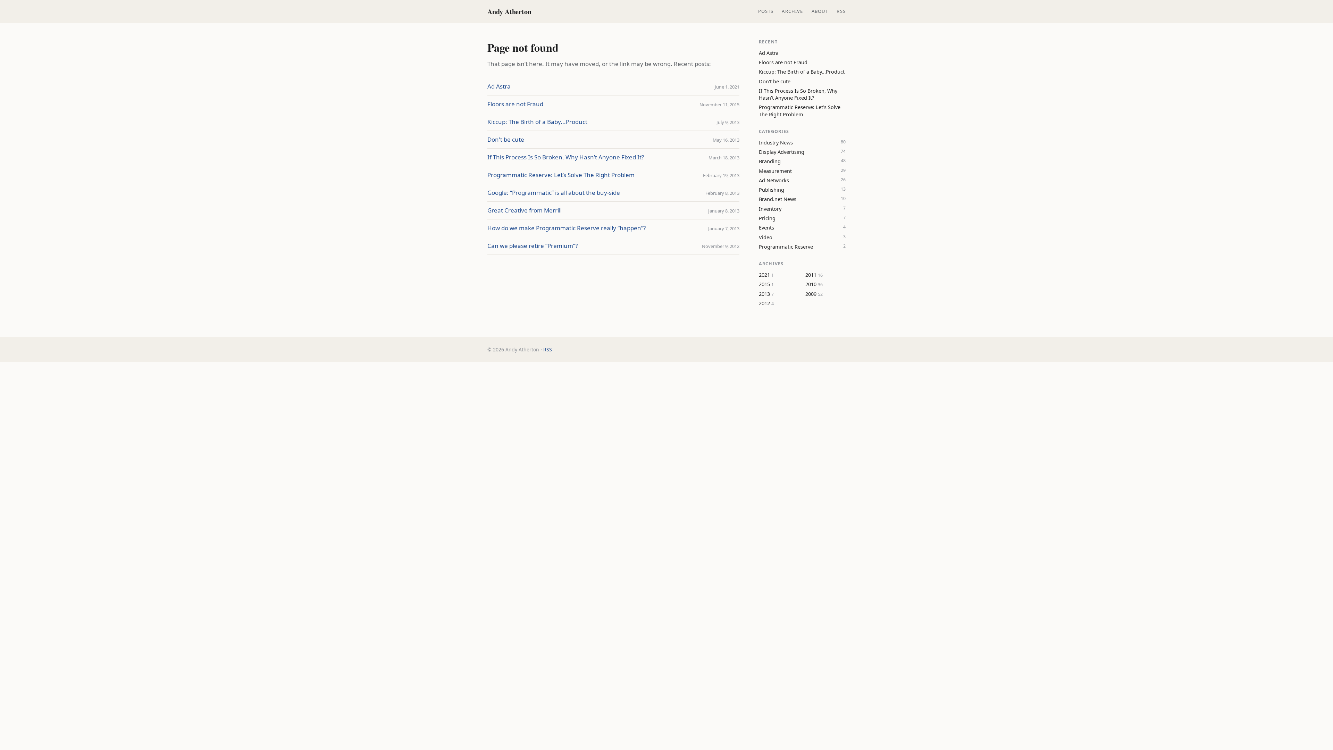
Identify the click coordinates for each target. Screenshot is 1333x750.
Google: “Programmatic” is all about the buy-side (553, 193)
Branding (770, 161)
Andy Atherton (509, 12)
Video (765, 237)
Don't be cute (505, 139)
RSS (841, 11)
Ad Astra (499, 86)
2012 (764, 303)
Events (766, 227)
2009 (810, 293)
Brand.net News (777, 198)
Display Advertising (781, 151)
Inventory (770, 208)
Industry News (776, 142)
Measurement (775, 170)
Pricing (767, 218)
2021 (764, 274)
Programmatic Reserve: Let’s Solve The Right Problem (561, 175)
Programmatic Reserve (786, 246)
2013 (764, 293)
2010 (810, 284)
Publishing (771, 189)
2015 (764, 284)
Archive (792, 11)
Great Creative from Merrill (524, 210)
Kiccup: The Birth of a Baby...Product (537, 122)
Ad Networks (774, 180)
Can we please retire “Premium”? (532, 246)
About (820, 11)
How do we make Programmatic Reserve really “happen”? (566, 228)
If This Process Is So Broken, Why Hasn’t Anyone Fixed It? (565, 157)
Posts (766, 11)
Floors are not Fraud (515, 104)
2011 (810, 274)
